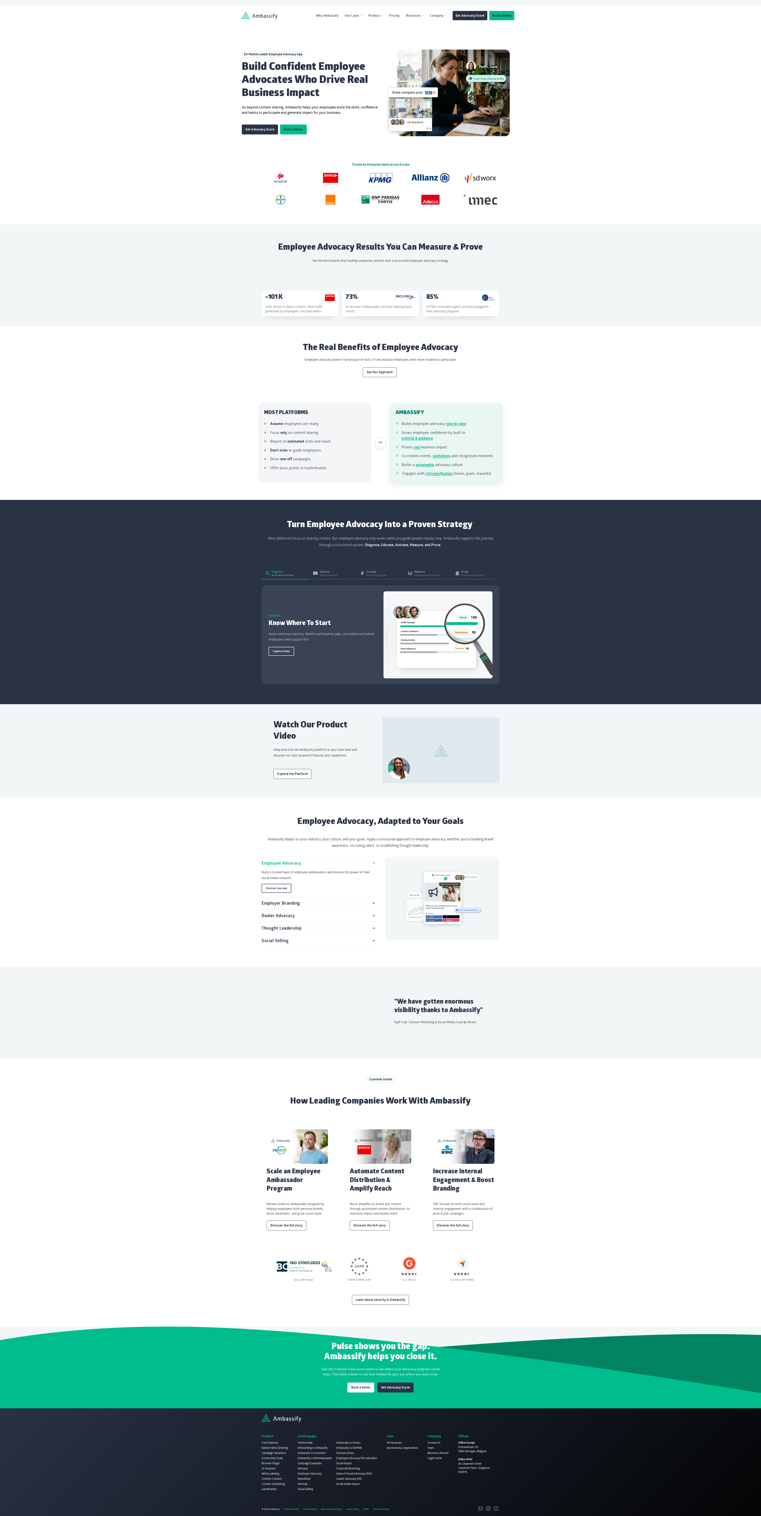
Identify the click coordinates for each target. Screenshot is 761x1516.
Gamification (269, 1489)
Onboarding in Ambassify (313, 1448)
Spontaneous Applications (402, 1448)
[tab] (285, 573)
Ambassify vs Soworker (312, 1453)
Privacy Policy (310, 1509)
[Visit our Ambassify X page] (488, 1508)
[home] (259, 15)
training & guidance (417, 438)
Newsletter (304, 1479)
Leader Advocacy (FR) (349, 1479)
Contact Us (433, 1442)
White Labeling (270, 1473)
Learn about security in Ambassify (380, 1299)
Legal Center (434, 1458)
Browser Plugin (271, 1463)
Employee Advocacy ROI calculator (356, 1458)
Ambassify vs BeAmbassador (315, 1458)
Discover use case (276, 888)
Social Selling (305, 1489)
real (417, 447)
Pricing (394, 15)
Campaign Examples (310, 1463)
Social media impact (348, 1484)
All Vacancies (394, 1442)
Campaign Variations (274, 1453)
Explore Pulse (281, 651)
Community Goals (272, 1458)
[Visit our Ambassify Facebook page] (480, 1508)
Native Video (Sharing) (275, 1448)
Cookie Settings (381, 1509)
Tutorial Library (345, 1453)
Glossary (303, 1468)
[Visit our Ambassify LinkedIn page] (495, 1508)
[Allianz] (430, 178)
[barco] (331, 178)
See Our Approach (380, 372)
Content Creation (272, 1479)
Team (430, 1448)
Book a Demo (501, 15)
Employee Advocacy (310, 1473)
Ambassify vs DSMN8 (349, 1448)
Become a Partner (438, 1453)
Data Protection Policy (331, 1509)
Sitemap (303, 1484)
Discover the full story (286, 1225)
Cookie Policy (352, 1509)
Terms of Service (291, 1509)
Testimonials (305, 1442)
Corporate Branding (348, 1468)
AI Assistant (269, 1468)
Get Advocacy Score (470, 15)
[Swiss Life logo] (281, 178)
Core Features (270, 1442)
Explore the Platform (292, 774)
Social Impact (344, 1463)
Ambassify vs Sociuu (348, 1442)
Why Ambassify (327, 15)
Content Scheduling (273, 1484)
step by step (456, 423)
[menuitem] (327, 15)
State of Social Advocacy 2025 (354, 1473)
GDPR (366, 1509)
